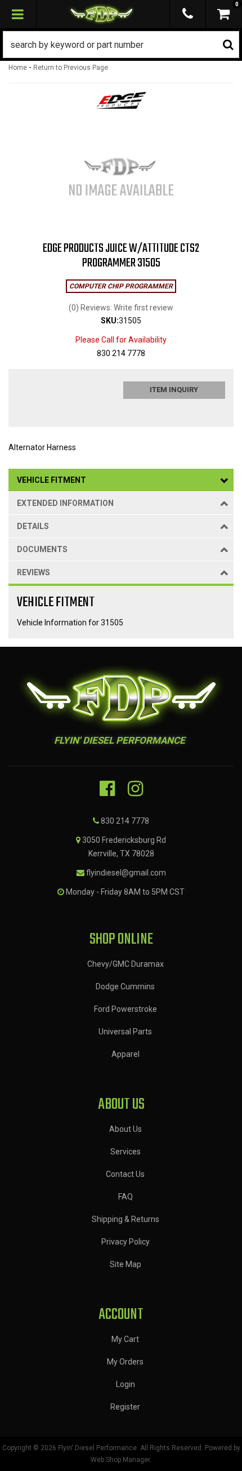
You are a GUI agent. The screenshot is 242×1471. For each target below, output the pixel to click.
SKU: (110, 320)
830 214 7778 (125, 820)
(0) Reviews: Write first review (121, 307)
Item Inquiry (174, 389)
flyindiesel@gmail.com (126, 872)
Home (17, 68)
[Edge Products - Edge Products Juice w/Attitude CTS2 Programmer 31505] (121, 103)
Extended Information (65, 503)
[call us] (187, 14)
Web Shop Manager (120, 1460)
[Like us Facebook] (107, 788)
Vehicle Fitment (51, 480)
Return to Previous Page (70, 68)
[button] (121, 44)
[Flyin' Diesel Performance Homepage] (102, 14)
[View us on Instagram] (135, 788)
